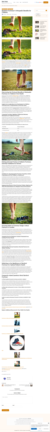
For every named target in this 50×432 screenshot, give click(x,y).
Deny (40, 428)
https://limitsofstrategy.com (6, 369)
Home (2, 5)
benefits (26, 65)
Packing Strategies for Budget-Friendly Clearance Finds (43, 38)
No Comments (15, 14)
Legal (41, 430)
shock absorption (18, 232)
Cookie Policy (39, 430)
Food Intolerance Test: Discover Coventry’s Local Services (43, 34)
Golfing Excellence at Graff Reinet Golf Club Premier (43, 30)
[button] (48, 423)
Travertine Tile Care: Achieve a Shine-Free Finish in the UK (43, 26)
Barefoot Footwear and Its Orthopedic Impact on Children (13, 368)
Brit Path (5, 2)
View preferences (46, 428)
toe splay (6, 132)
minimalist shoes (21, 118)
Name (3, 405)
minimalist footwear (15, 95)
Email (14, 405)
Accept (34, 428)
